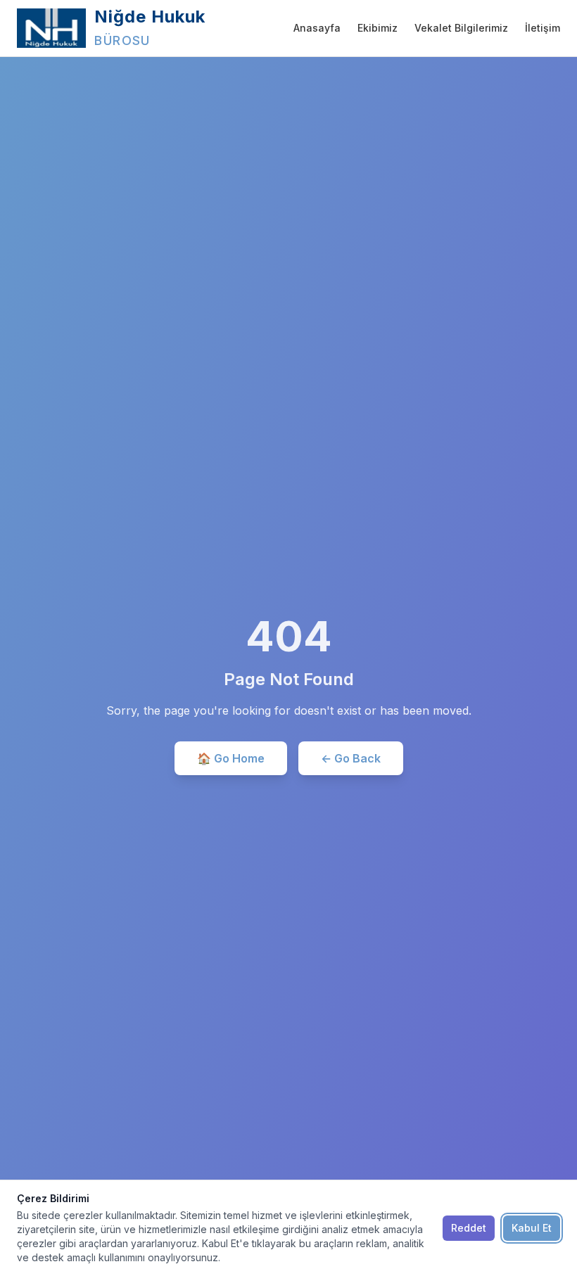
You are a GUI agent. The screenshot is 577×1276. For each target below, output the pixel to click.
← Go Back (351, 758)
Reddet (468, 1228)
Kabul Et (532, 1228)
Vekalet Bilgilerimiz (461, 28)
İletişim (542, 28)
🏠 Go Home (231, 758)
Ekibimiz (377, 28)
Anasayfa (317, 28)
